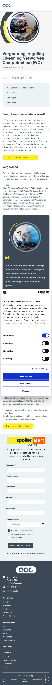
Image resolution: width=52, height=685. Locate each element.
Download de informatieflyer (18, 426)
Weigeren (26, 391)
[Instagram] (32, 676)
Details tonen (38, 369)
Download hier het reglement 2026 (20, 157)
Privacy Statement (39, 553)
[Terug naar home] (7, 6)
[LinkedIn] (27, 676)
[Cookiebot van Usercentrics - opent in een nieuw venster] (38, 292)
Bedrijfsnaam (11, 497)
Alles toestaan (26, 376)
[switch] (45, 343)
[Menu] (48, 6)
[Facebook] (30, 676)
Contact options (45, 679)
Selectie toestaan (26, 384)
